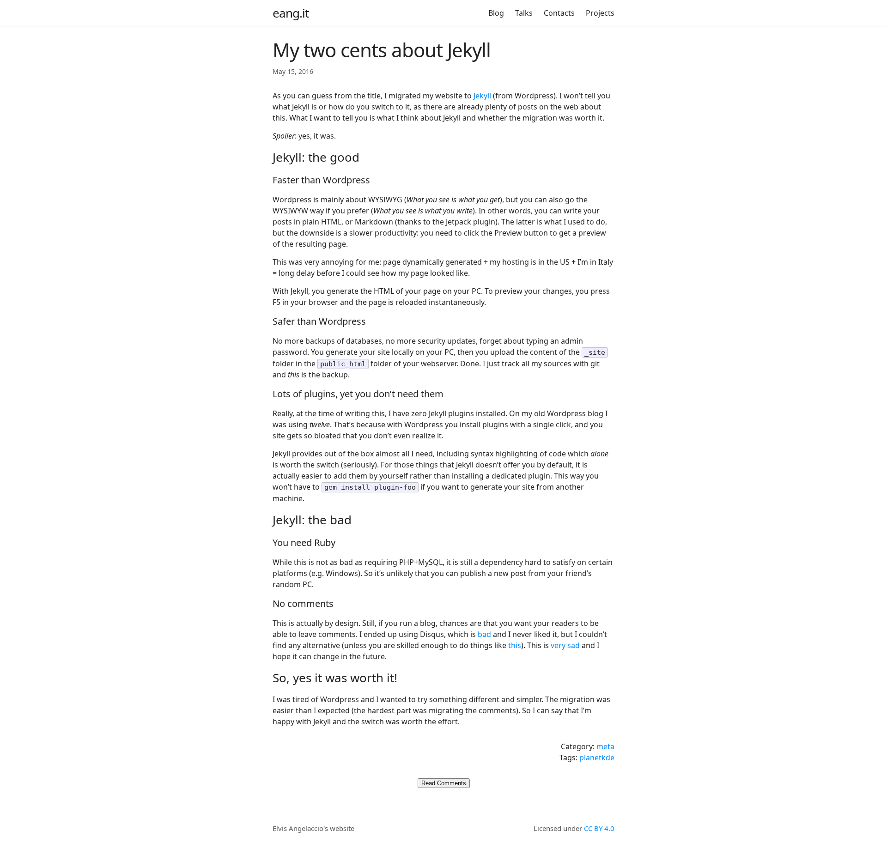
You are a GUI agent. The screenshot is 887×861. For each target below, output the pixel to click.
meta (605, 746)
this (514, 645)
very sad (565, 645)
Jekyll (482, 96)
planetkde (596, 757)
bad (484, 634)
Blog (496, 13)
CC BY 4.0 (599, 828)
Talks (524, 13)
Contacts (559, 13)
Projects (600, 13)
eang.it (291, 13)
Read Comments (443, 783)
